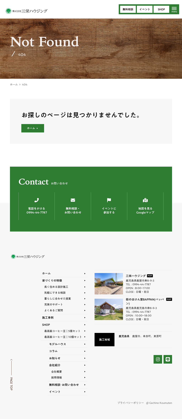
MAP (150, 275)
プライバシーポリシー (130, 403)
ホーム (14, 84)
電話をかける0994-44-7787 (36, 211)
